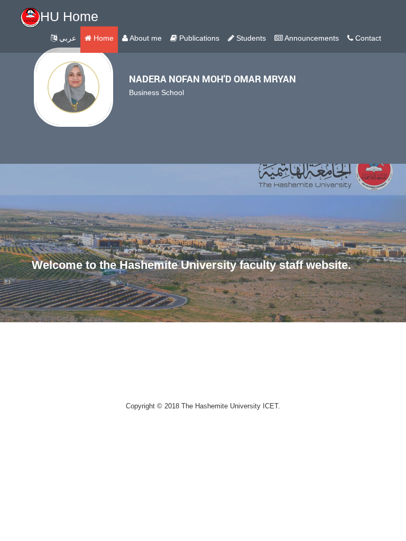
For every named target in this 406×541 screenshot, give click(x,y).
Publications (198, 38)
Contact (367, 38)
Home (102, 38)
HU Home (69, 16)
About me (145, 38)
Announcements (311, 38)
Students (250, 38)
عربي (66, 38)
